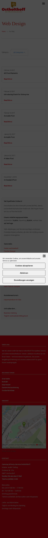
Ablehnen (24, 273)
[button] (44, 256)
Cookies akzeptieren (24, 266)
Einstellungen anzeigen (24, 280)
